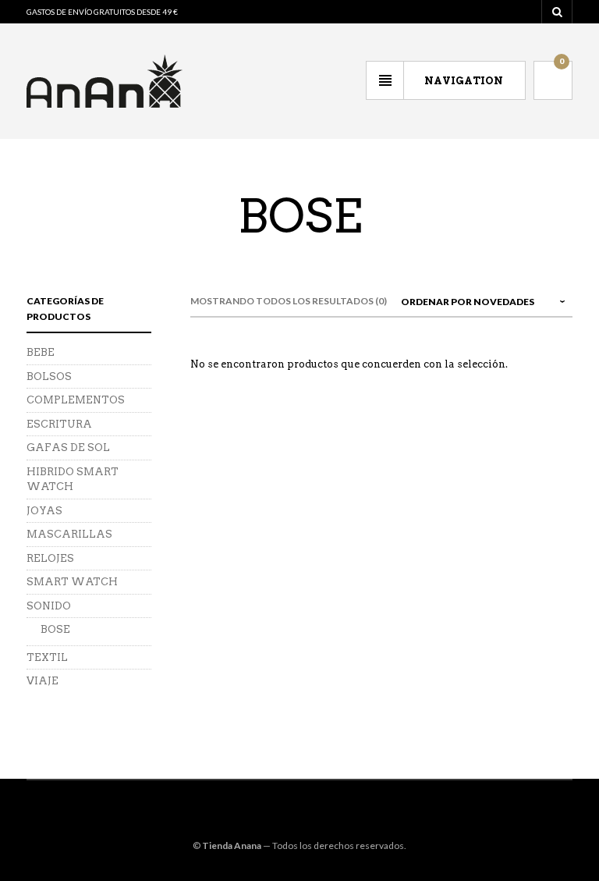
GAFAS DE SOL (68, 447)
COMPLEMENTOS (76, 400)
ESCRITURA (59, 424)
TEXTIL (47, 657)
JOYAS (44, 511)
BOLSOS (49, 376)
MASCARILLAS (69, 534)
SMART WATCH (72, 582)
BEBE (41, 352)
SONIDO (49, 606)
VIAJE (42, 681)
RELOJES (50, 558)
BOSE (55, 629)
